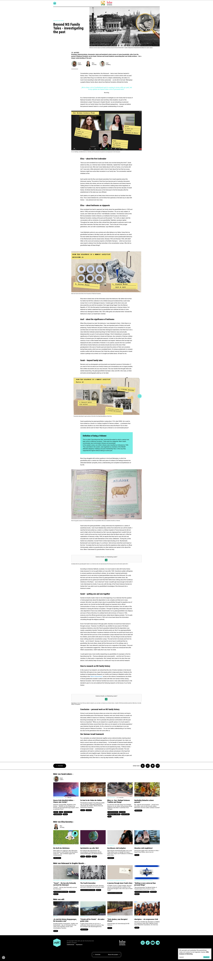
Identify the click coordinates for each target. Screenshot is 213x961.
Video (109, 816)
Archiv (82, 810)
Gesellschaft (138, 810)
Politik (137, 927)
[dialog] (194, 953)
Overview (60, 766)
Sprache (88, 856)
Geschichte (72, 891)
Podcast (94, 856)
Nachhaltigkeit (125, 814)
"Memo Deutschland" (96, 676)
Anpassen (181, 957)
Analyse (65, 814)
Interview (88, 810)
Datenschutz (70, 944)
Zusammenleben (57, 814)
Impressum (79, 944)
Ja (106, 560)
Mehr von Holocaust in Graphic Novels (68, 863)
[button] (73, 396)
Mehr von (62, 774)
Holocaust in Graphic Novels (61, 891)
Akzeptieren (206, 957)
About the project (113, 954)
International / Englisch (114, 814)
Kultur (82, 856)
